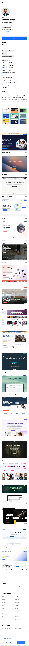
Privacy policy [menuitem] (5, 631)
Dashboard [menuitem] (4, 586)
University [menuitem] (4, 599)
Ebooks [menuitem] (4, 608)
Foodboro (4, 284)
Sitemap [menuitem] (17, 616)
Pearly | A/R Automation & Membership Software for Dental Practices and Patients (13, 569)
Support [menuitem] (4, 596)
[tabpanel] (14, 351)
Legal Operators (6, 372)
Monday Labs (5, 437)
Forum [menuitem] (16, 596)
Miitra (3, 503)
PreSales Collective (6, 350)
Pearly (3, 218)
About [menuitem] (3, 616)
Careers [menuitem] (4, 619)
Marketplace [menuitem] (5, 589)
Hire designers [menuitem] (18, 586)
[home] (3, 2)
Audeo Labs (4, 174)
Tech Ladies (5, 240)
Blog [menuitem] (3, 605)
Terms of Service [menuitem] (6, 628)
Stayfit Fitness (5, 525)
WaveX (3, 306)
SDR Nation (4, 481)
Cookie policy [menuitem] (18, 628)
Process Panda (5, 262)
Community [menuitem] (17, 599)
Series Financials (6, 152)
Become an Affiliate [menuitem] (19, 619)
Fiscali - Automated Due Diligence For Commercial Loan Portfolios (13, 394)
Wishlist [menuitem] (16, 605)
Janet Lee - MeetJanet (7, 328)
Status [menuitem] (16, 608)
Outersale (4, 416)
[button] (14, 104)
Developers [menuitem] (17, 602)
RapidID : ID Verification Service (9, 547)
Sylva (3, 460)
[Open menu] (26, 2)
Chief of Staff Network (7, 196)
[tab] (4, 128)
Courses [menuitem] (4, 602)
